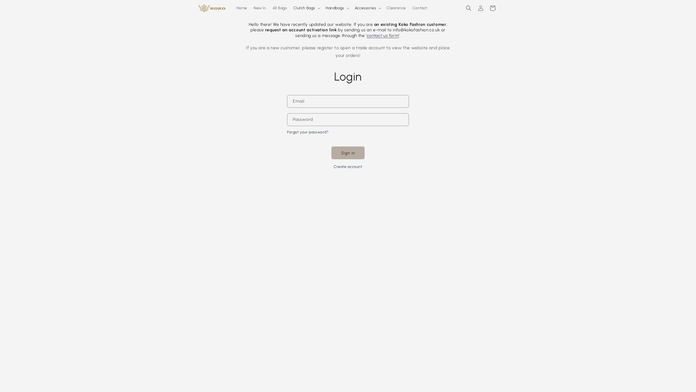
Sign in (348, 153)
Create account (348, 166)
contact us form (383, 35)
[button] (306, 8)
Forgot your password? (308, 132)
